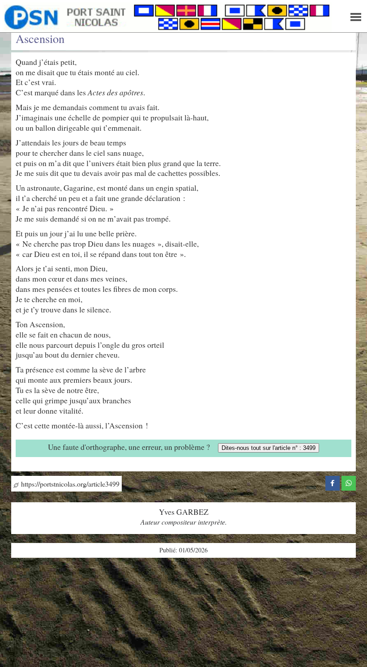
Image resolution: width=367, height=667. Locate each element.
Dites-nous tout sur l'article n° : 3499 (269, 448)
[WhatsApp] (348, 482)
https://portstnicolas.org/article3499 (69, 483)
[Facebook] (332, 482)
